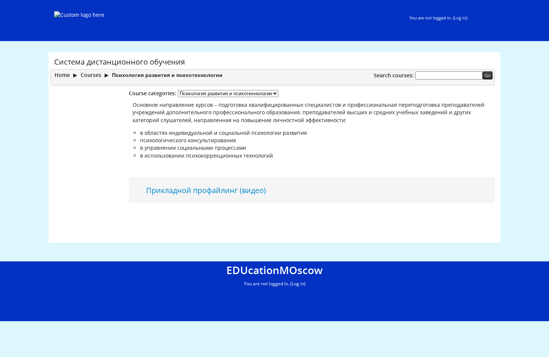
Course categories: (152, 93)
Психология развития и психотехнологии (167, 74)
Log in (460, 18)
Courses (91, 74)
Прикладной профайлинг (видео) (206, 190)
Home (62, 74)
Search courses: (394, 75)
